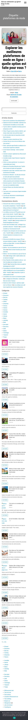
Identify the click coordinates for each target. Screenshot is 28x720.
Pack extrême (7, 694)
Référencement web (9, 690)
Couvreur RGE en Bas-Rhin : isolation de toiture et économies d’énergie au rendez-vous (17, 435)
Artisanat (5, 293)
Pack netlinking (7, 698)
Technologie (6, 332)
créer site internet (8, 705)
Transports (5, 335)
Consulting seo (7, 707)
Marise (20, 71)
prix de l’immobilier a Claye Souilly (16, 518)
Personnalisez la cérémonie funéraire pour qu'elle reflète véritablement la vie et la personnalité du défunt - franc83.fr (14, 270)
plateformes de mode (16, 94)
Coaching (5, 299)
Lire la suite (14, 100)
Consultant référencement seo (11, 696)
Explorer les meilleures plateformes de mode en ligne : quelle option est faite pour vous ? (14, 58)
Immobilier (5, 312)
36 (5, 642)
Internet (5, 314)
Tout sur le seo (7, 692)
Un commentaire (14, 96)
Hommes (5, 310)
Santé (4, 328)
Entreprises (5, 303)
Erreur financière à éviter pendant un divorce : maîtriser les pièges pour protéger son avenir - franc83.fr (14, 262)
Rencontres (5, 326)
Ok (14, 717)
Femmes (5, 305)
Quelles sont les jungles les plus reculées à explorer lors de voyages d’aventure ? (17, 488)
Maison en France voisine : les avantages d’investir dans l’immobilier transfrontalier (17, 470)
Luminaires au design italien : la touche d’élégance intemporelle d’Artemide (14, 243)
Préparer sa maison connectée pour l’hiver (12, 139)
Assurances (5, 295)
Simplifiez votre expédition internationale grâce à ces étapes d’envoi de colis (17, 454)
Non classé (5, 324)
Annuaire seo (7, 701)
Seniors (5, 330)
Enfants (5, 301)
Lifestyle (5, 316)
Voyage (5, 337)
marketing (5, 320)
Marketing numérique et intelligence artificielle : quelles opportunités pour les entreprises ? (14, 208)
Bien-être (5, 297)
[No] (26, 715)
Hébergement (7, 703)
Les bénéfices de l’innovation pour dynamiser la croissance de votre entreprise (14, 235)
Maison (4, 318)
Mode (16, 92)
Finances (5, 308)
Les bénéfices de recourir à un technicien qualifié (14, 276)
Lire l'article (5, 354)
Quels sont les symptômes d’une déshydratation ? (14, 120)
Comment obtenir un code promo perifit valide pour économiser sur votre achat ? (17, 535)
